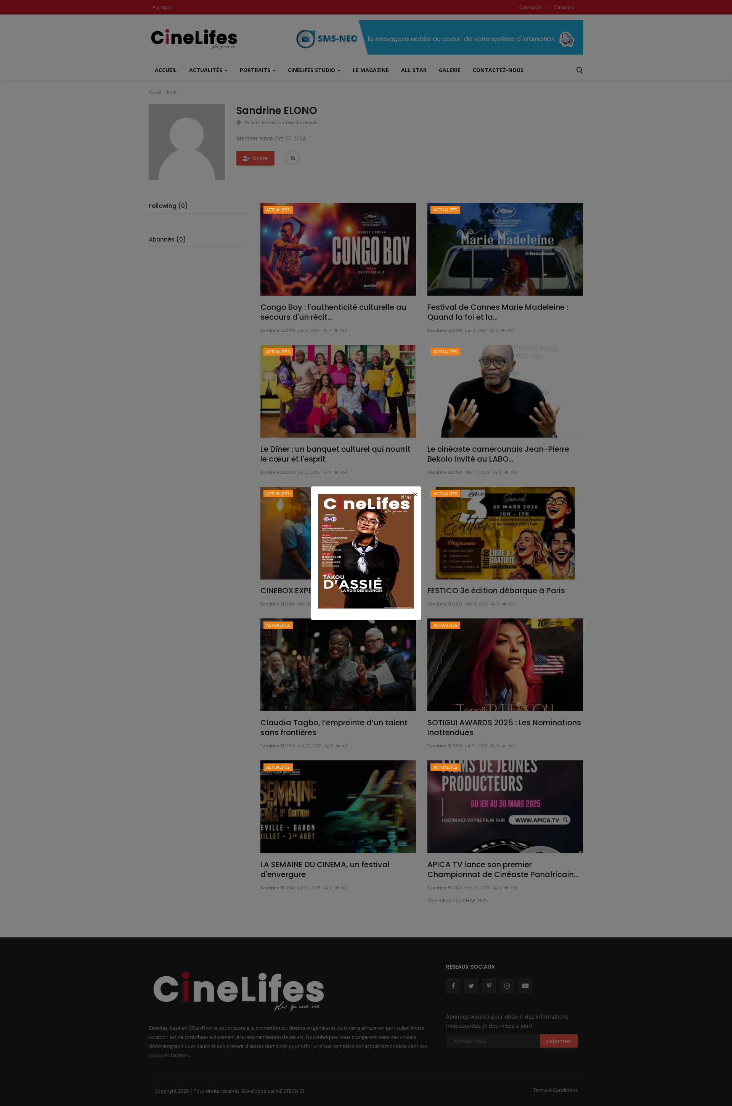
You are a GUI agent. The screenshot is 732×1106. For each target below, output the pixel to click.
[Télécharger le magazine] (366, 550)
